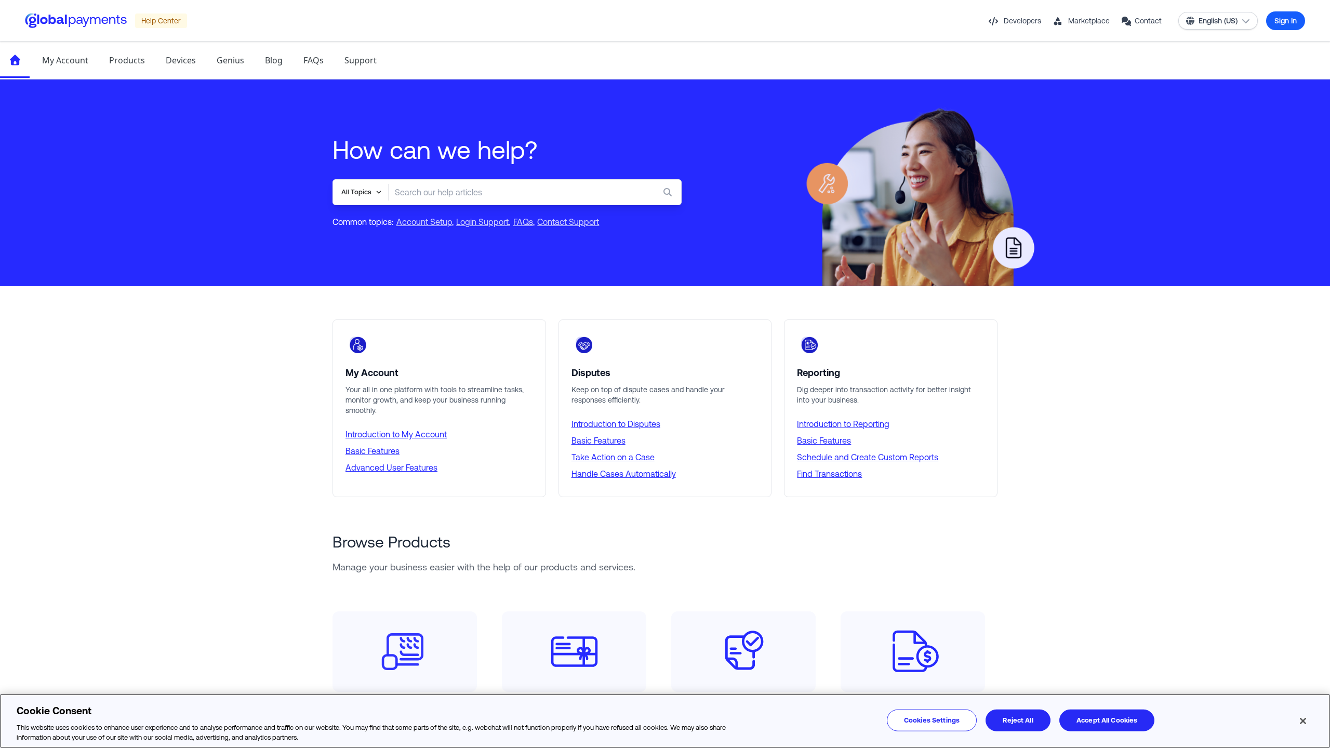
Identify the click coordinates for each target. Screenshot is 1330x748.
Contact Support (568, 221)
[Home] (15, 60)
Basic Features (372, 451)
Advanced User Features (391, 467)
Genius (230, 60)
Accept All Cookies (1106, 720)
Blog (274, 60)
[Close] (1303, 721)
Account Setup (424, 221)
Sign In (1285, 21)
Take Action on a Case (613, 457)
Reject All (1018, 720)
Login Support (482, 221)
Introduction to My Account (396, 434)
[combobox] (514, 192)
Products (127, 60)
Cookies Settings (932, 720)
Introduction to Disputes (615, 424)
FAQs (313, 60)
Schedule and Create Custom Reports (867, 457)
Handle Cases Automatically (623, 473)
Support (360, 60)
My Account (65, 60)
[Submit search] (669, 192)
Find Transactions (829, 473)
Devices (181, 60)
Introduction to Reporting (843, 424)
